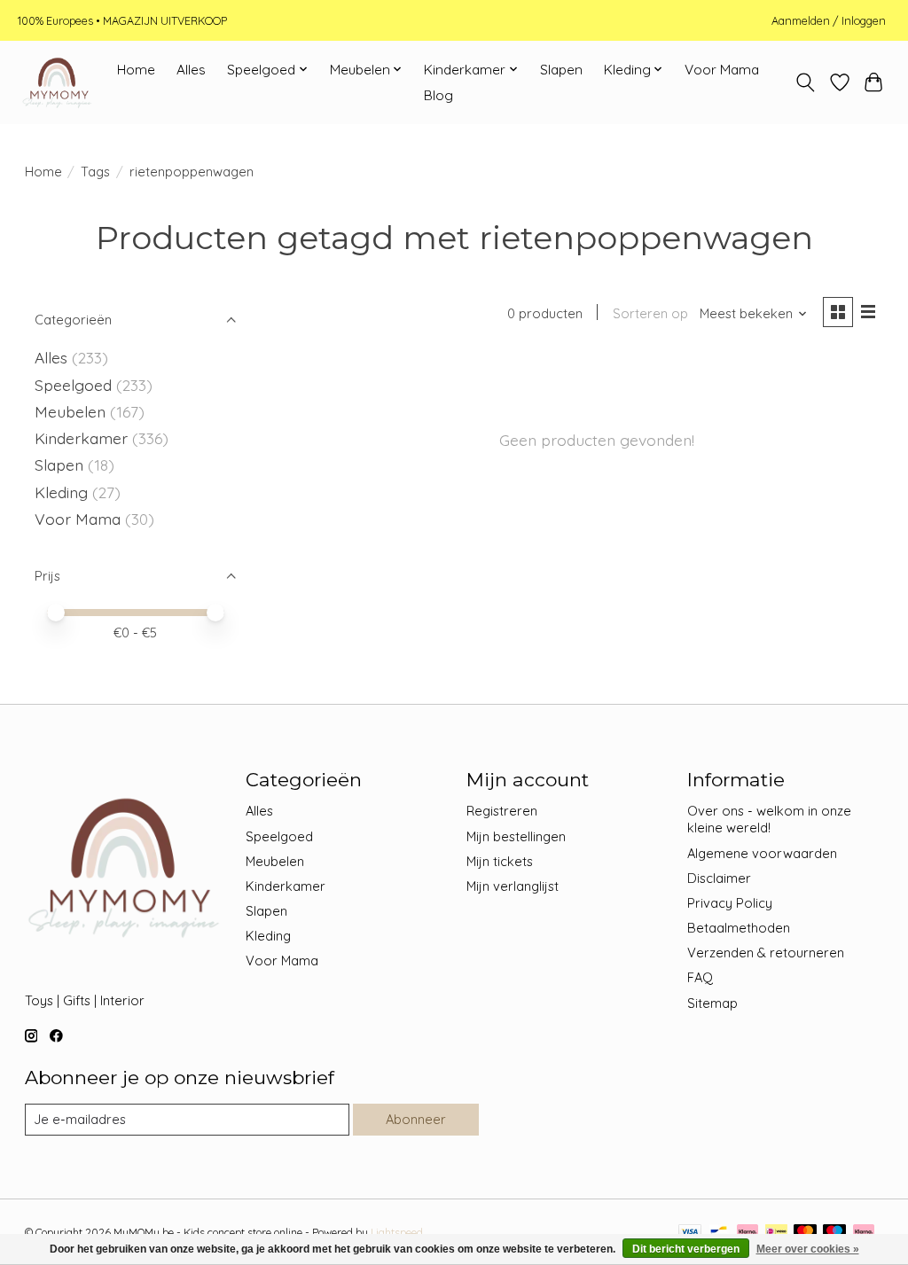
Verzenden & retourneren (765, 952)
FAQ (700, 977)
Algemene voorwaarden (762, 853)
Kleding (61, 492)
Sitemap (712, 1003)
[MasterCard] (805, 1232)
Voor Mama (722, 69)
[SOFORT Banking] (747, 1232)
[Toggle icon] (805, 82)
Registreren (501, 810)
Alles (191, 69)
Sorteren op (650, 313)
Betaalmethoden (738, 927)
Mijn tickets (499, 861)
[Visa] (689, 1232)
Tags (95, 171)
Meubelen (70, 411)
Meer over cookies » (807, 1249)
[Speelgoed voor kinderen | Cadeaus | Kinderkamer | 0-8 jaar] (56, 82)
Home (136, 69)
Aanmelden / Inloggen (828, 20)
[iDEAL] (776, 1232)
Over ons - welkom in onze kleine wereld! (769, 819)
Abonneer (416, 1119)
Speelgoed (73, 384)
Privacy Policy (729, 902)
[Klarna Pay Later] (863, 1232)
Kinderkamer (81, 438)
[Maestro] (834, 1232)
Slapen (561, 69)
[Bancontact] (719, 1232)
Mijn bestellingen (516, 836)
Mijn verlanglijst (512, 886)
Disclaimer (719, 878)
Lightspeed (397, 1232)
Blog (438, 95)
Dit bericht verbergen (686, 1249)
